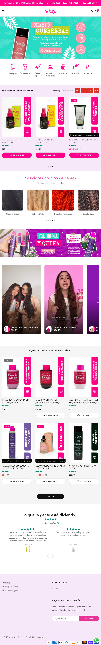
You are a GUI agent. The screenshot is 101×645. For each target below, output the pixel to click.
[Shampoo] (13, 67)
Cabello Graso (88, 214)
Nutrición (76, 73)
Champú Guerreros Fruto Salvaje (82, 467)
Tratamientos (25, 73)
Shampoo (12, 73)
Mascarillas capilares (50, 74)
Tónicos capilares (38, 74)
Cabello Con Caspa (63, 214)
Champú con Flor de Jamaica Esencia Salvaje (47, 401)
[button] (5, 145)
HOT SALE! (73, 2)
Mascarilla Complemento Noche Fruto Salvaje (15, 467)
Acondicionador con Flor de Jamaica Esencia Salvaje (83, 401)
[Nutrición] (76, 67)
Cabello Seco (38, 214)
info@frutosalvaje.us (10, 590)
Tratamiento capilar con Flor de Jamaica (15, 401)
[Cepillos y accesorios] (88, 67)
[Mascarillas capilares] (50, 67)
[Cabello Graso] (88, 200)
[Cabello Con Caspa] (63, 200)
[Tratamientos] (25, 67)
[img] (50, 519)
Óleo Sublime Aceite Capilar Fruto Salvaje (16, 141)
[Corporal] (63, 67)
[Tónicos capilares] (38, 67)
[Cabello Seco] (38, 200)
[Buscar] (92, 11)
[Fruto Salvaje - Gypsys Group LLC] (50, 11)
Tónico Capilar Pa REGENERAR (45, 141)
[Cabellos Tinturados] (12, 200)
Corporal (63, 73)
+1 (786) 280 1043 (10, 586)
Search (55, 588)
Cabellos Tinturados (13, 214)
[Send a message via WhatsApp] (96, 640)
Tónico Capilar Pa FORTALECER (79, 141)
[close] (98, 3)
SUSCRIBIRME (89, 618)
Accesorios (88, 73)
